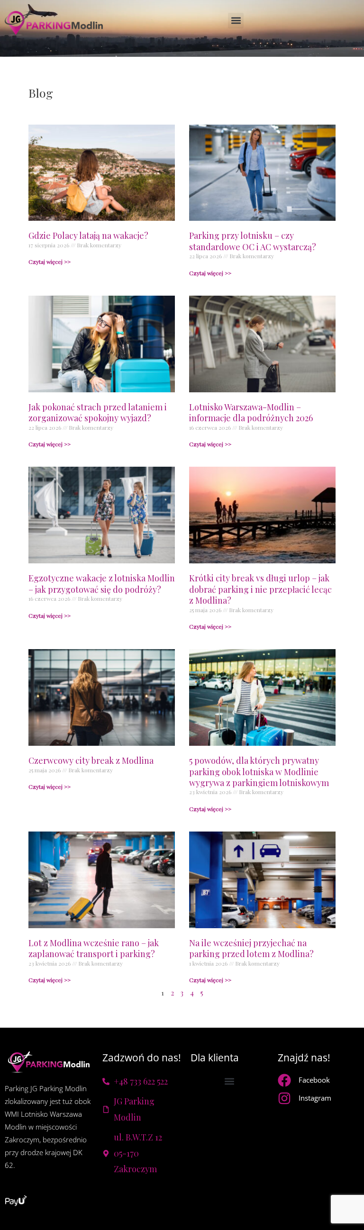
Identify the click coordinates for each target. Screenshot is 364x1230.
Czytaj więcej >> (49, 261)
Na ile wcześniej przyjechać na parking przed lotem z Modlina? (251, 948)
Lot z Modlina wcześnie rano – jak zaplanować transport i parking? (93, 948)
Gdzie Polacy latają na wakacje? (88, 235)
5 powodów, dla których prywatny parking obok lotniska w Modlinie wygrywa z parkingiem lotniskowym (259, 771)
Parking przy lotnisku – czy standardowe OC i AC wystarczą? (252, 241)
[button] (236, 20)
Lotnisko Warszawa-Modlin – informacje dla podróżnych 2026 (251, 412)
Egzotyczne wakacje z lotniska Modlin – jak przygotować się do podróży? (101, 583)
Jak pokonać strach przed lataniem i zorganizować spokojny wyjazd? (97, 412)
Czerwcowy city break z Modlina (91, 760)
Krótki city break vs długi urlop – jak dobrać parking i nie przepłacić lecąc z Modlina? (260, 589)
